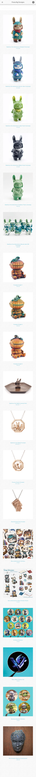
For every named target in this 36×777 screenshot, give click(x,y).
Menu (2, 2)
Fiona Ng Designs (18, 2)
